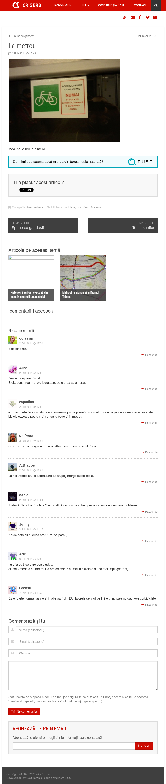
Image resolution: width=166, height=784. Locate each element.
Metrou (96, 207)
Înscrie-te (144, 746)
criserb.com (26, 5)
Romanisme (35, 207)
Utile (83, 5)
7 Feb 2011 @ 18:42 (31, 593)
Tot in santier (145, 36)
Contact (140, 5)
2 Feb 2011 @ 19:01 (31, 500)
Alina (23, 367)
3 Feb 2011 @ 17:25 (31, 559)
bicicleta (69, 207)
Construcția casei (111, 5)
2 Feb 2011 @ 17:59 (31, 406)
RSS (125, 17)
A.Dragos (27, 465)
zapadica (26, 401)
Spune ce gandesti (23, 36)
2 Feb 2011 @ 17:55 (31, 373)
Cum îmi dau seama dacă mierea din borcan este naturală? (58, 161)
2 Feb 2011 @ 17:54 (31, 343)
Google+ (155, 17)
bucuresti (83, 207)
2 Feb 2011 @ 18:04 (31, 440)
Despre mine (62, 5)
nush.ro (140, 161)
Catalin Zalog (34, 777)
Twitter (148, 17)
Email (133, 17)
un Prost (26, 435)
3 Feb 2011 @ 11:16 (31, 529)
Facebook (140, 17)
